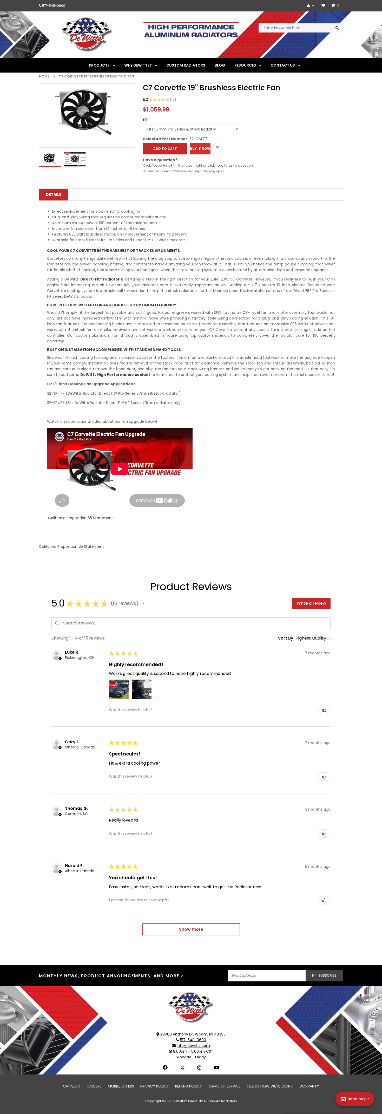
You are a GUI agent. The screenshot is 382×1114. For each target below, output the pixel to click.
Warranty (309, 1086)
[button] (143, 603)
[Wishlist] (323, 5)
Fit (145, 119)
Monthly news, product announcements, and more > (111, 975)
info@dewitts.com (193, 1045)
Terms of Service (224, 1086)
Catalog (71, 1086)
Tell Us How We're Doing (270, 1086)
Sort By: (286, 638)
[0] (333, 5)
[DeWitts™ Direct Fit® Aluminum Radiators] (191, 1007)
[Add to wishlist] (217, 147)
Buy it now (200, 148)
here (219, 165)
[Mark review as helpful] (324, 710)
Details (53, 194)
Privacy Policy (154, 1086)
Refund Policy (188, 1086)
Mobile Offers (121, 1086)
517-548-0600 (53, 5)
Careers (94, 1086)
